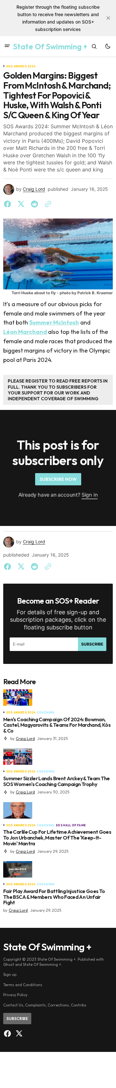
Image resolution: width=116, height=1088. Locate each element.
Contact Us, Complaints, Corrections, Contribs (44, 1005)
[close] (108, 18)
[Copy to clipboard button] (46, 204)
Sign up (9, 974)
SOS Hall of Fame (71, 825)
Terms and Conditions (22, 984)
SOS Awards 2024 (20, 66)
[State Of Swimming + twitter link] (18, 1033)
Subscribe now (58, 479)
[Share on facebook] (8, 204)
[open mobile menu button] (7, 46)
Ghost (8, 964)
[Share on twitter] (21, 204)
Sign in (90, 494)
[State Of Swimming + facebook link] (8, 1033)
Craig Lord (34, 189)
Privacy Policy (15, 994)
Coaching (45, 712)
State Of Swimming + (42, 964)
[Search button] (94, 46)
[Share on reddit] (34, 204)
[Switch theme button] (107, 46)
